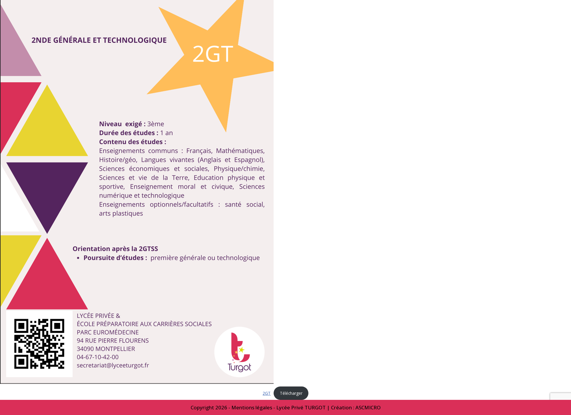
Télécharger (291, 393)
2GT (267, 393)
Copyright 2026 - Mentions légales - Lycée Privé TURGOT (258, 407)
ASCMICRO (368, 407)
